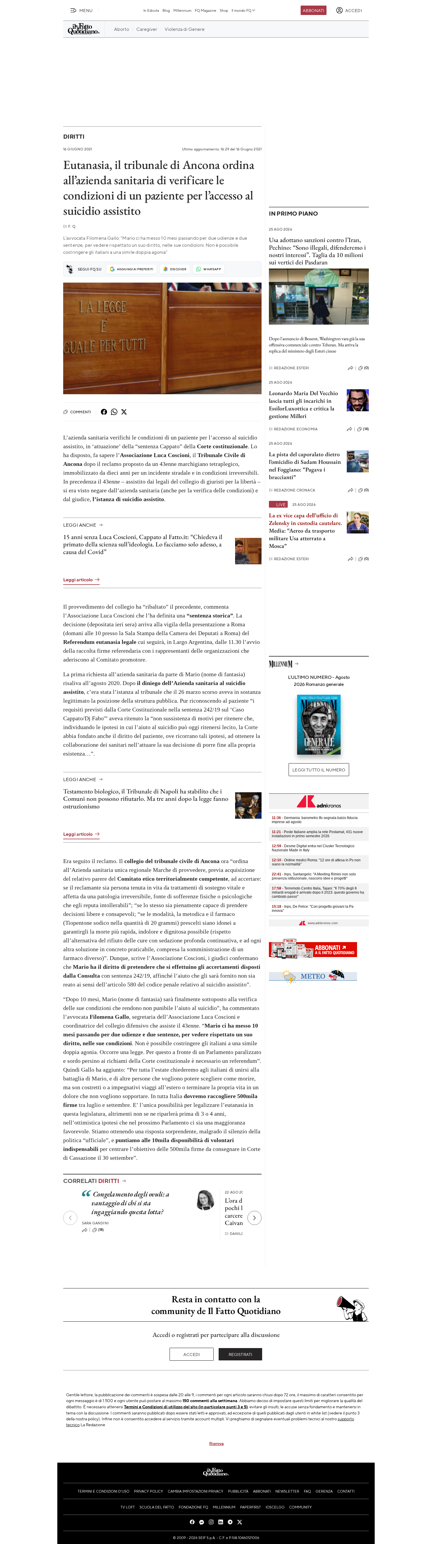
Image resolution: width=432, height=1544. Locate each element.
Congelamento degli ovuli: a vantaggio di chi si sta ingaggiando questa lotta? (130, 1202)
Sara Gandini (95, 1223)
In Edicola (151, 10)
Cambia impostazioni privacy (195, 1491)
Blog (166, 10)
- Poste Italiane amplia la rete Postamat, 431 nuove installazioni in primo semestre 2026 (317, 834)
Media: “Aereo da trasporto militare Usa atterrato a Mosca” (305, 530)
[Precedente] (70, 1218)
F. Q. (69, 226)
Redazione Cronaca (292, 490)
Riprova (216, 1443)
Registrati (240, 1354)
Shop (224, 10)
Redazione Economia (293, 429)
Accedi (191, 1354)
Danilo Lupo (240, 1233)
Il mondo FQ (241, 10)
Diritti (73, 136)
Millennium (182, 10)
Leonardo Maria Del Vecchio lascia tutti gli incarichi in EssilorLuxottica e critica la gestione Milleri (303, 404)
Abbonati (313, 10)
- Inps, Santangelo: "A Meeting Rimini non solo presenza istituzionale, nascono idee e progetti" (314, 876)
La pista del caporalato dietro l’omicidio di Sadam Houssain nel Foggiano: (305, 461)
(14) (366, 429)
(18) (101, 1230)
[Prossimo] (254, 1218)
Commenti (80, 412)
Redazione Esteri (289, 368)
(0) (366, 368)
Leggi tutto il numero (318, 769)
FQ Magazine (205, 10)
